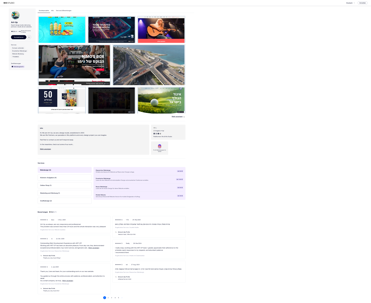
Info (52, 10)
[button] (62, 29)
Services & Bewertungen (63, 10)
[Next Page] (122, 297)
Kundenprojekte (44, 10)
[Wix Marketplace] (8, 3)
